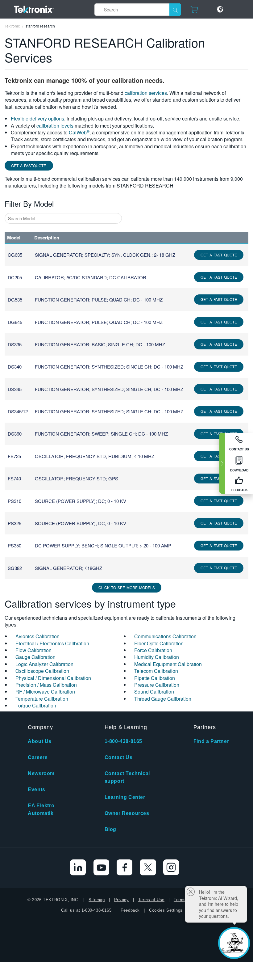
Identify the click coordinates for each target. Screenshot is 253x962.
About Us (40, 741)
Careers (38, 757)
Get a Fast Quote (219, 254)
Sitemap (97, 899)
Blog (110, 829)
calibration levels (54, 125)
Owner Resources (127, 813)
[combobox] (63, 218)
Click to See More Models (126, 587)
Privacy (121, 899)
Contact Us (119, 757)
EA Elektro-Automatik (42, 809)
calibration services (146, 92)
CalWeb (79, 132)
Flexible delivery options (37, 118)
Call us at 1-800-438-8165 (86, 910)
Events (36, 789)
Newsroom (41, 773)
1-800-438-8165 (123, 741)
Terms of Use (151, 899)
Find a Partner (211, 741)
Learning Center (125, 797)
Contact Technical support (127, 777)
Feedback (130, 910)
